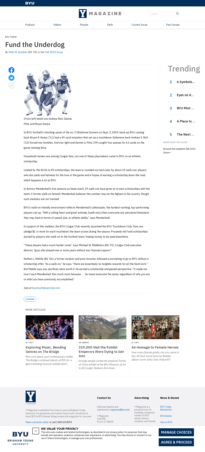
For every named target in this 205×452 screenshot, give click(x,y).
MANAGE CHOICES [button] (176, 432)
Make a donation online (37, 422)
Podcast (30, 24)
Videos (57, 24)
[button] (36, 431)
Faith (110, 24)
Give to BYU (166, 422)
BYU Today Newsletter (166, 408)
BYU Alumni (166, 416)
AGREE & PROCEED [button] (176, 442)
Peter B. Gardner (18, 52)
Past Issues (173, 24)
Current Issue (139, 24)
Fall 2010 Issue (54, 52)
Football (30, 299)
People (84, 24)
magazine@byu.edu (120, 409)
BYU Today (11, 36)
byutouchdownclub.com (46, 288)
